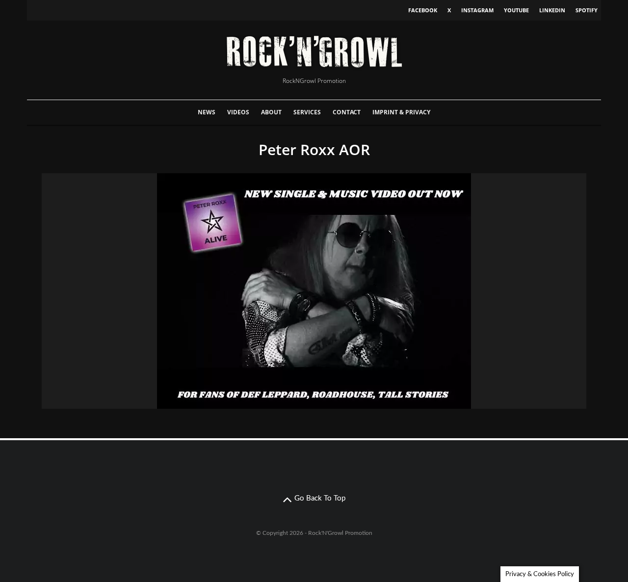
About (271, 112)
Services (307, 112)
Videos (238, 112)
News (206, 112)
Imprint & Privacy (401, 112)
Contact (347, 112)
